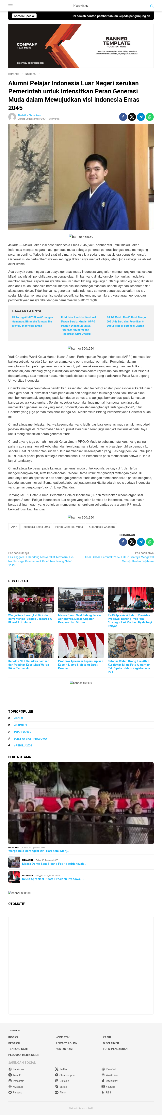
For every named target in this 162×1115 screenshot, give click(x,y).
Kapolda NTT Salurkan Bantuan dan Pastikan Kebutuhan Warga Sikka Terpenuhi (28, 665)
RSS (108, 1092)
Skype (63, 1086)
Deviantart (112, 1081)
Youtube (110, 1086)
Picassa (17, 1092)
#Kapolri (20, 725)
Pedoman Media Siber (23, 1055)
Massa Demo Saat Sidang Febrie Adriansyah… (54, 864)
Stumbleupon (66, 1075)
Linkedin (64, 1081)
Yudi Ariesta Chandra (101, 527)
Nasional (14, 847)
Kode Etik (63, 1037)
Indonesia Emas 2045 (36, 527)
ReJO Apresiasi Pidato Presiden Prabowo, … (53, 879)
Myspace (18, 1086)
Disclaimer (111, 1043)
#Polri (19, 718)
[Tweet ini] (132, 117)
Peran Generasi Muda (69, 527)
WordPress (112, 1075)
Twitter (63, 1069)
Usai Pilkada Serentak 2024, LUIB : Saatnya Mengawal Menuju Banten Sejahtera (119, 557)
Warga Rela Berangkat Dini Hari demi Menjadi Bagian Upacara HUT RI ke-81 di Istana (31, 619)
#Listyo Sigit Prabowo (30, 738)
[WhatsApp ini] (150, 117)
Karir (107, 1037)
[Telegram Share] (141, 117)
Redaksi (14, 1043)
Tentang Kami (18, 1049)
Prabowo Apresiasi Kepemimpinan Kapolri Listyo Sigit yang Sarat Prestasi (80, 665)
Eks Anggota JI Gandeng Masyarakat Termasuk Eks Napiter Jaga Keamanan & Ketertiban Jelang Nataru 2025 (40, 559)
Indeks (13, 1037)
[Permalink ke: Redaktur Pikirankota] (12, 117)
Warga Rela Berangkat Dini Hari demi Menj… (39, 851)
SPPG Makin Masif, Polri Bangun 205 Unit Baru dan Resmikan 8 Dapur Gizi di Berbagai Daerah (127, 321)
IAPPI (13, 527)
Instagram (18, 1081)
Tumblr (17, 1075)
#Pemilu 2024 (23, 745)
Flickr (62, 1092)
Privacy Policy (66, 1043)
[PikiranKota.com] (81, 5)
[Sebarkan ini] (123, 117)
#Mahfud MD (22, 732)
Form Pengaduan (115, 1049)
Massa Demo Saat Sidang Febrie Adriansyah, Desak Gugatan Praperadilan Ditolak (79, 619)
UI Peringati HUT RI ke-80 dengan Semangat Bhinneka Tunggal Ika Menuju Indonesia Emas (32, 321)
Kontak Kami (64, 1049)
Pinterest (111, 1069)
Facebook (18, 1069)
